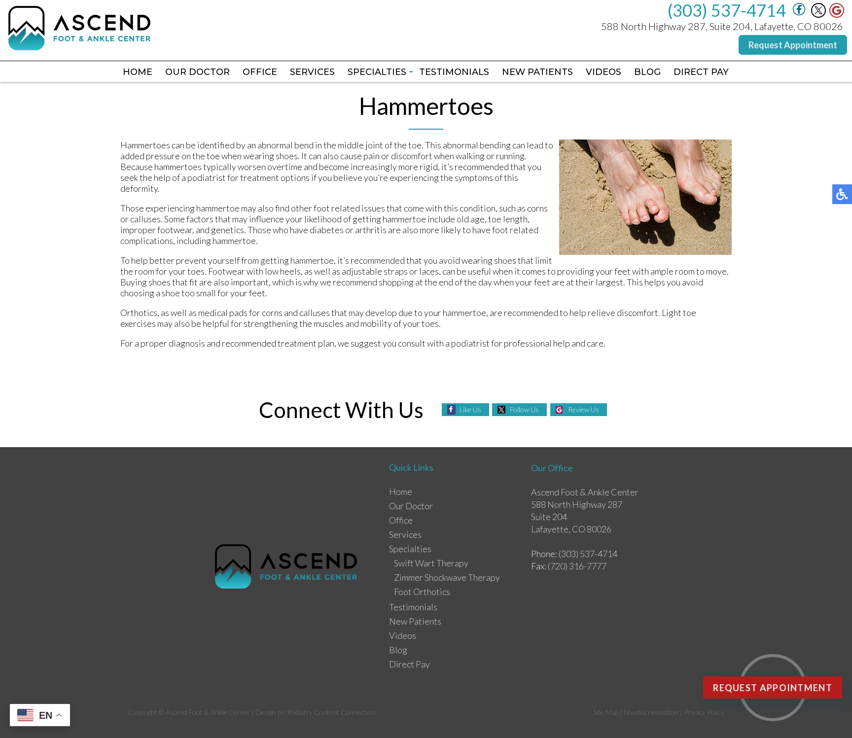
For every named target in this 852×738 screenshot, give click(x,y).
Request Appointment (792, 44)
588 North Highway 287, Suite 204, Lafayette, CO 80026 (722, 26)
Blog (647, 72)
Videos (603, 72)
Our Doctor (197, 72)
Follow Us (524, 409)
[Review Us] (837, 14)
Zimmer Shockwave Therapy (447, 577)
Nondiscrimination (651, 712)
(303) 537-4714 (727, 10)
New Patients (537, 72)
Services (312, 72)
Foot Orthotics (422, 591)
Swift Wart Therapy (431, 563)
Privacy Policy (704, 712)
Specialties (377, 72)
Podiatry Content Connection (331, 712)
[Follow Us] (818, 14)
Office (260, 72)
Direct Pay (701, 72)
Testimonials (454, 72)
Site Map (605, 712)
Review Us (583, 409)
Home (137, 72)
